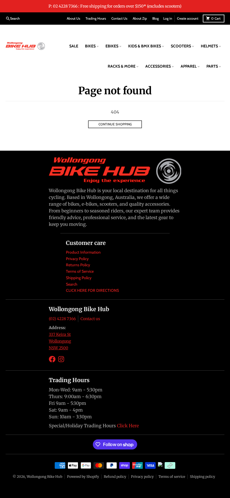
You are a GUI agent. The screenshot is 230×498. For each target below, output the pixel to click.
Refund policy (115, 476)
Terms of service (171, 476)
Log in (167, 18)
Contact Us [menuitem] (119, 18)
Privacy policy (142, 476)
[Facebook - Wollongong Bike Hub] (52, 359)
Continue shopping (115, 124)
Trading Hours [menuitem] (96, 18)
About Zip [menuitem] (140, 18)
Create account (187, 18)
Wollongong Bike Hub (44, 476)
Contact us (90, 318)
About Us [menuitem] (73, 18)
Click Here (128, 425)
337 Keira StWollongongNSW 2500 (60, 341)
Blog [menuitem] (155, 18)
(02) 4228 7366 (62, 318)
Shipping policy (202, 476)
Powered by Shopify (83, 476)
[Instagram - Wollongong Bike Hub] (61, 359)
